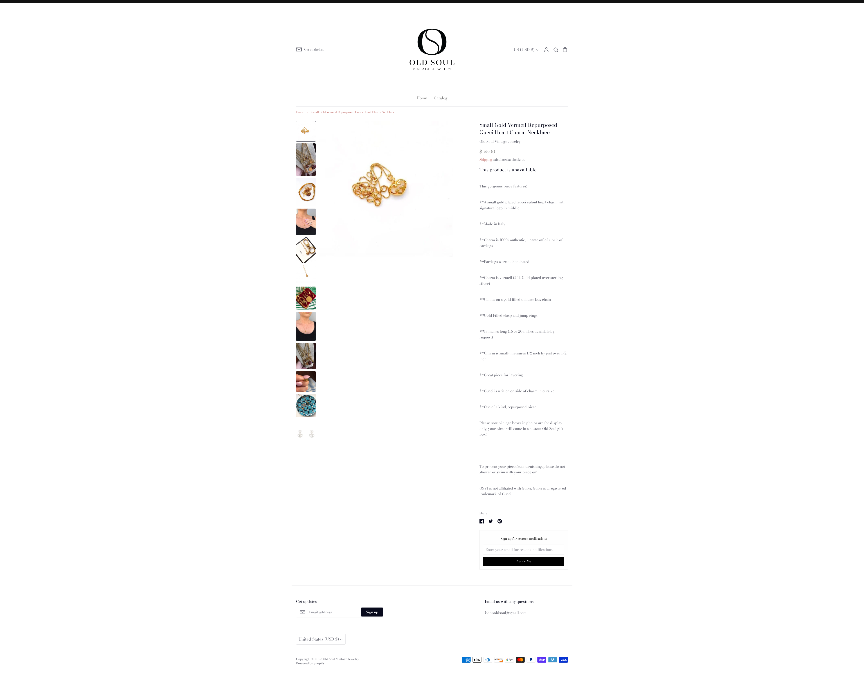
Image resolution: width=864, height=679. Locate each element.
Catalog (441, 98)
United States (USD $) (319, 639)
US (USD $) (524, 50)
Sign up (372, 612)
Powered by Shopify (310, 663)
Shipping (485, 159)
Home (422, 98)
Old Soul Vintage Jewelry (500, 141)
